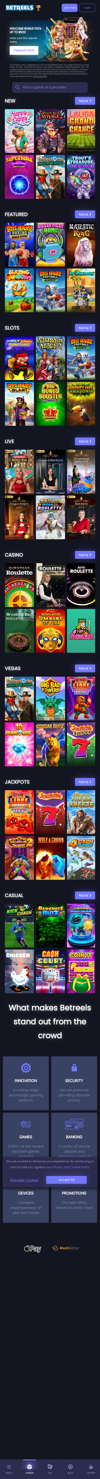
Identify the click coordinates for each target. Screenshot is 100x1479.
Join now (70, 7)
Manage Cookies (24, 1180)
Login (87, 7)
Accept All (66, 1179)
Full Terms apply (40, 76)
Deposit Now (24, 50)
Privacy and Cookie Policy (70, 1167)
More (83, 100)
